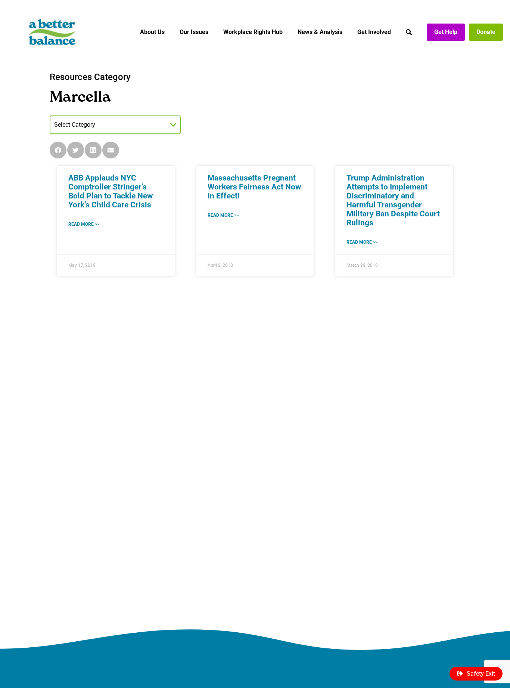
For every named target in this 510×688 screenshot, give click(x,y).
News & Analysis (320, 32)
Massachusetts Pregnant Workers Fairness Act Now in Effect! (254, 186)
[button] (58, 150)
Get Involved (374, 32)
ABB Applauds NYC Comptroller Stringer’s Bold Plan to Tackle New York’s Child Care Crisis (110, 191)
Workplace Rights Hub (253, 32)
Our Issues (194, 32)
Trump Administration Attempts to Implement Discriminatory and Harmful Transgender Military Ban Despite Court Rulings (393, 200)
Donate (485, 32)
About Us (152, 32)
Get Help (445, 32)
